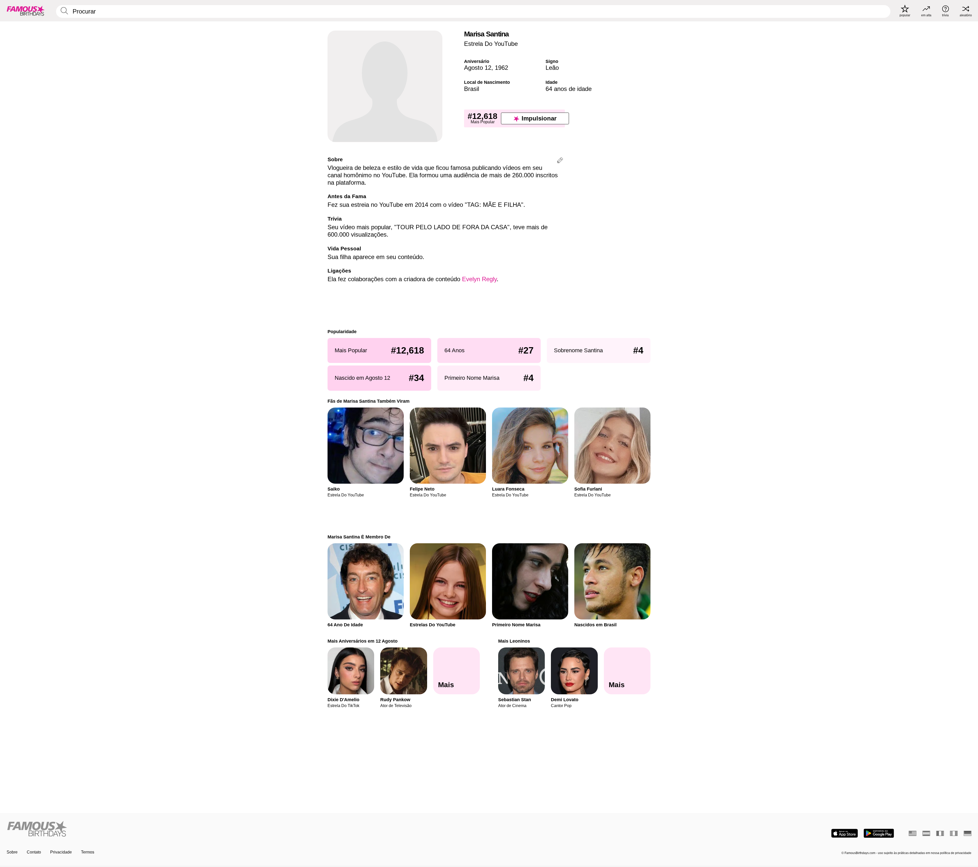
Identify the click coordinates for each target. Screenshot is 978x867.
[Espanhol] (926, 833)
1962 (501, 67)
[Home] (246, 829)
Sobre (12, 852)
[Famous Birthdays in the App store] (845, 833)
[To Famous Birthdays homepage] (25, 11)
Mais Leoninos (514, 641)
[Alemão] (967, 833)
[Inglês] (912, 833)
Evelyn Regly (479, 279)
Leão (552, 67)
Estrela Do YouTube (491, 43)
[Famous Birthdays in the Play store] (879, 833)
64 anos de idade (569, 88)
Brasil (471, 88)
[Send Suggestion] (560, 161)
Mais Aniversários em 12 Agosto (363, 641)
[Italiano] (954, 833)
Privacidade (61, 852)
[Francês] (940, 833)
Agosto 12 (477, 67)
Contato (34, 852)
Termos (87, 852)
